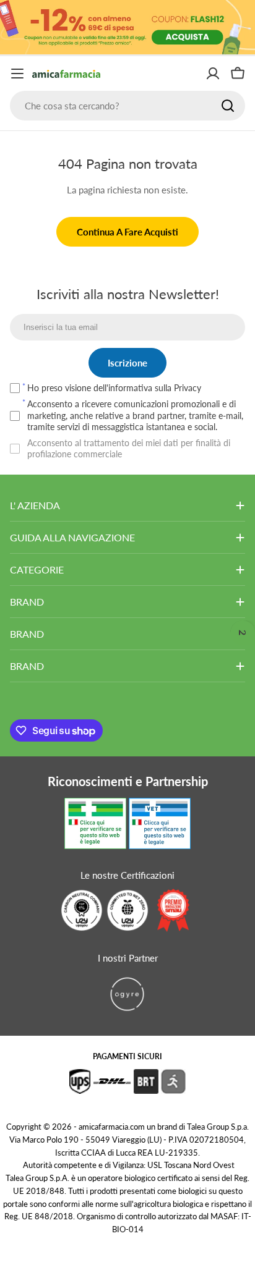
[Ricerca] (227, 105)
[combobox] (127, 106)
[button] (242, 632)
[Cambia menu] (17, 73)
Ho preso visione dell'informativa (114, 388)
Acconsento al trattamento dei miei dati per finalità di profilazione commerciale (128, 448)
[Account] (212, 73)
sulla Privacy (178, 388)
